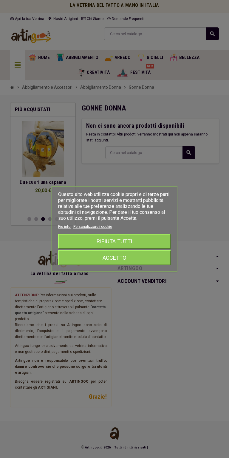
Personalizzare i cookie (92, 227)
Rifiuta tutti (114, 241)
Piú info (64, 227)
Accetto (114, 258)
